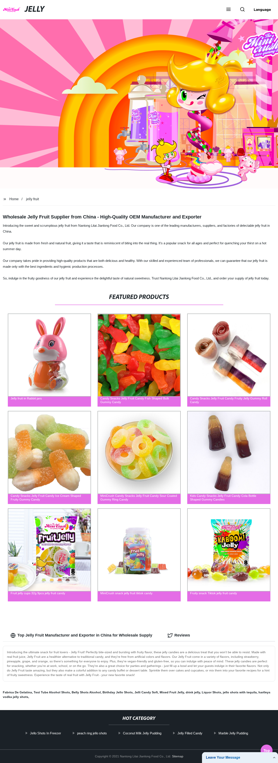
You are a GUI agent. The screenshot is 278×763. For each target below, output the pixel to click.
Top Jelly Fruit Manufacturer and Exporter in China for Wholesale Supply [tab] (84, 635)
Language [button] (262, 9)
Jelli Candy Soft (146, 692)
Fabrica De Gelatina (17, 692)
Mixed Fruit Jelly (172, 692)
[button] (228, 10)
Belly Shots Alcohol (86, 692)
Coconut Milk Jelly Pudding (142, 733)
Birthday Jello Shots (118, 692)
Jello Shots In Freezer (45, 733)
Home (14, 199)
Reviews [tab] (182, 635)
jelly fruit (32, 199)
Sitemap (177, 756)
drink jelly (193, 692)
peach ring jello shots (92, 733)
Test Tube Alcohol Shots (52, 692)
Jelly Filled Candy (189, 733)
